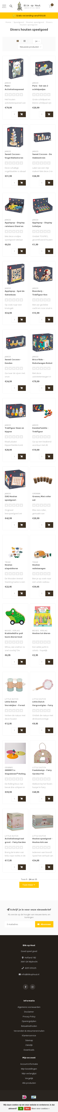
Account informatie (29, 1064)
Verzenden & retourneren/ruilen (29, 1030)
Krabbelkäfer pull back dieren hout (14, 635)
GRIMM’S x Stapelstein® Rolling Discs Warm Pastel (15, 774)
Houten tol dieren (41, 633)
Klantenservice (29, 1035)
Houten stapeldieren (11, 567)
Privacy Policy (29, 1016)
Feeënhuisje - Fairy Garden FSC (42, 772)
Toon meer (28, 884)
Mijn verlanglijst (29, 1073)
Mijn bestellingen (29, 1068)
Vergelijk (29, 1078)
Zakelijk (29, 1045)
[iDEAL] (24, 1097)
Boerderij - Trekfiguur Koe (39, 293)
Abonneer (45, 924)
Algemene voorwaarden (29, 1007)
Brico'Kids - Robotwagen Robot (42, 361)
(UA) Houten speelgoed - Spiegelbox (11, 500)
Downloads (29, 1049)
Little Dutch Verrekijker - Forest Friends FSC (15, 705)
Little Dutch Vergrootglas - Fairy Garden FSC (42, 705)
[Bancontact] (34, 1097)
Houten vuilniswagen (38, 567)
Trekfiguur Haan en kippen (14, 430)
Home (8, 22)
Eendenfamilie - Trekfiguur (40, 430)
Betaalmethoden (29, 1026)
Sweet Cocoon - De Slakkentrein (42, 156)
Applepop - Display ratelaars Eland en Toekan (14, 226)
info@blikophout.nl (30, 974)
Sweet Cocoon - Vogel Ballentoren (14, 156)
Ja (21, 1108)
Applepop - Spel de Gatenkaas (14, 293)
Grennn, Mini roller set (41, 498)
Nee (27, 1108)
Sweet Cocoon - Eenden (13, 361)
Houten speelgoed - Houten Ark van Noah (42, 842)
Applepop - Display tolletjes (42, 224)
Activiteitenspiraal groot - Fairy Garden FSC (15, 842)
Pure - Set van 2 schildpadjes (40, 87)
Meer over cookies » (40, 1108)
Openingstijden (29, 1021)
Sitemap (29, 1040)
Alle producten (29, 1083)
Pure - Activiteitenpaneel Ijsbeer (14, 89)
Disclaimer (29, 1011)
